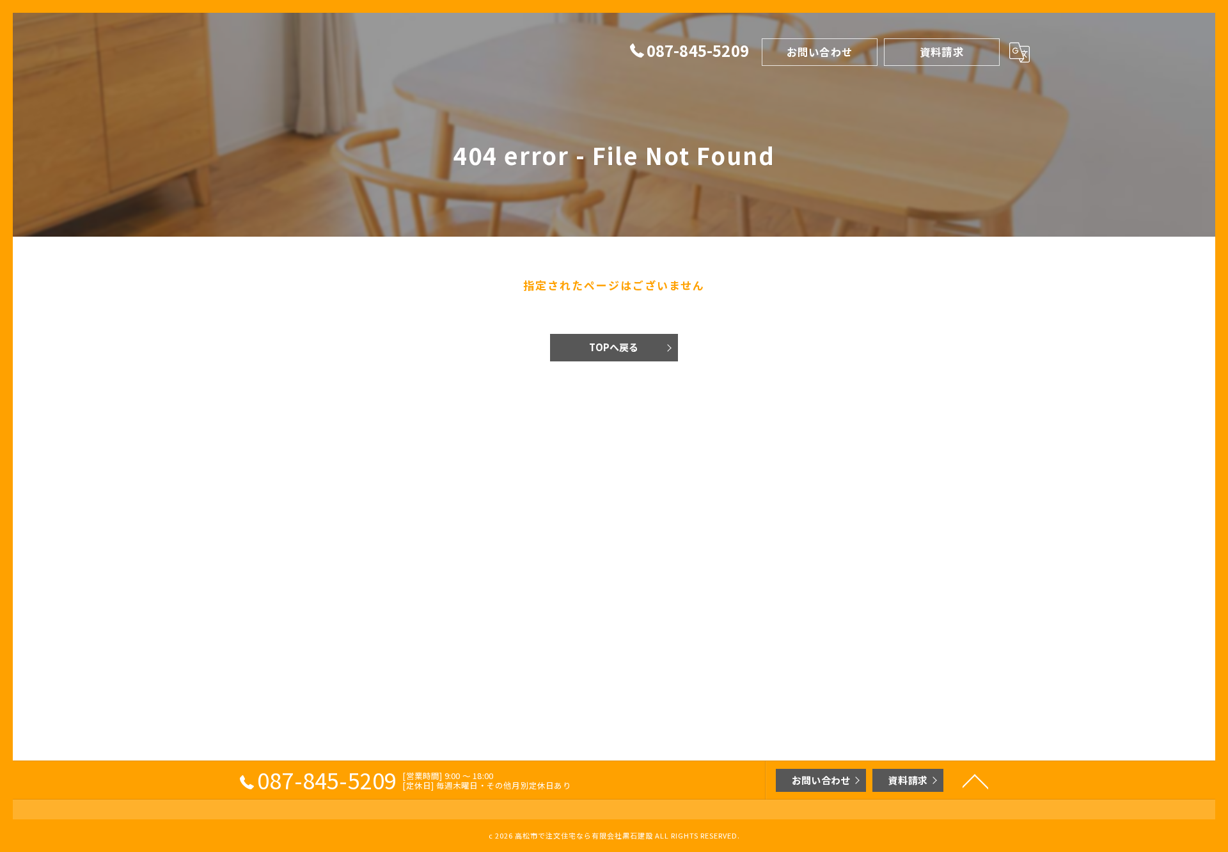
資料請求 (942, 51)
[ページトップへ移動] (975, 780)
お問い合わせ (820, 51)
